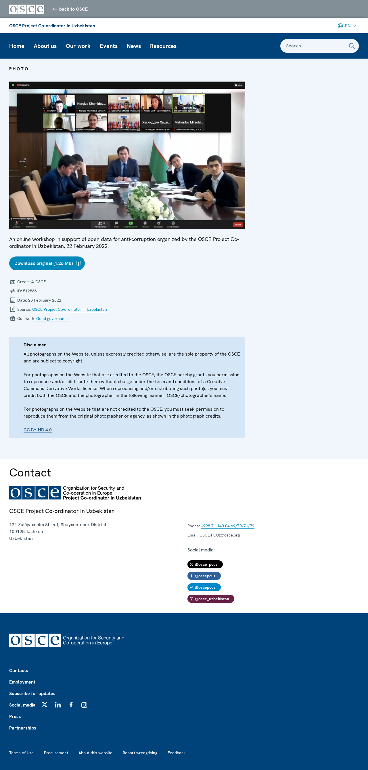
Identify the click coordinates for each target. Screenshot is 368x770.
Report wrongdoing (140, 752)
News (134, 46)
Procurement (56, 752)
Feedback (176, 752)
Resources (163, 46)
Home (16, 46)
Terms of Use (21, 752)
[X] (44, 704)
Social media (22, 705)
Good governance (52, 318)
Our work (78, 46)
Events (109, 46)
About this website (95, 752)
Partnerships (22, 728)
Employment (22, 682)
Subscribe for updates (32, 693)
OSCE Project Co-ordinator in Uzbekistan (52, 26)
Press (15, 716)
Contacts (18, 670)
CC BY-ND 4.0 (38, 430)
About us (45, 46)
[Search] (352, 46)
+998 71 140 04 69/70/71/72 (227, 525)
